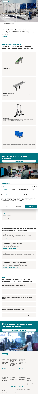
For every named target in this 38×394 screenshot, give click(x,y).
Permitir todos (31, 206)
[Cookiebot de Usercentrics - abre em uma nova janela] (32, 186)
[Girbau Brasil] (5, 2)
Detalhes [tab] (13, 189)
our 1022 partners (7, 194)
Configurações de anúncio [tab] (23, 189)
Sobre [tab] (33, 189)
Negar (7, 206)
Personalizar (18, 206)
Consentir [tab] (5, 189)
